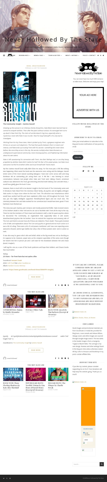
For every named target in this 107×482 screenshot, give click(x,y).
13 (88, 201)
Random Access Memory (16, 266)
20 (88, 205)
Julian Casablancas (24, 263)
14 (92, 201)
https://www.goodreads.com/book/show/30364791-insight (31, 270)
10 (75, 201)
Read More (36, 277)
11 (79, 201)
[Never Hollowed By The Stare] (10, 55)
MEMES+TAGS (38, 55)
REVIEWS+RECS (24, 55)
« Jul (74, 217)
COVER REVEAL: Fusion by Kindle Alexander (12, 311)
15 (97, 201)
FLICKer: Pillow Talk (34, 310)
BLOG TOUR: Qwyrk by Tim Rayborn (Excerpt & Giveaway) (58, 312)
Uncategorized (38, 66)
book (29, 66)
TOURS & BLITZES (54, 55)
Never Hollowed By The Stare (53, 39)
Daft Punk (10, 263)
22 (97, 205)
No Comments (42, 68)
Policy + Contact (89, 55)
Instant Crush (16, 260)
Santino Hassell (37, 343)
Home (13, 55)
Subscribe (78, 157)
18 (79, 205)
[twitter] (98, 55)
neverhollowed (12, 285)
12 (83, 201)
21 (92, 205)
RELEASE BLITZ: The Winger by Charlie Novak (56, 385)
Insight (27, 343)
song (29, 327)
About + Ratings (72, 55)
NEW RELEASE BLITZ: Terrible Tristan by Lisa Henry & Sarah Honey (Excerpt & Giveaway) (35, 386)
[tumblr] (100, 55)
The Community (18, 343)
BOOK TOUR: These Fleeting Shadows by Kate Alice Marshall (11, 385)
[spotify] (103, 55)
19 (83, 205)
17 (75, 205)
